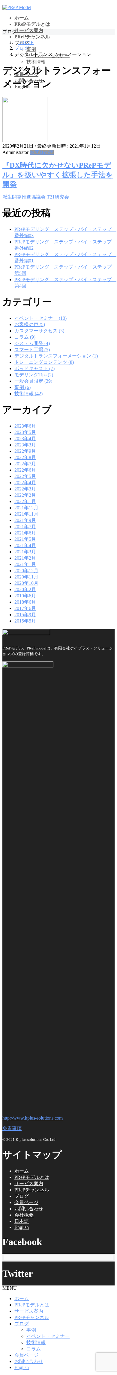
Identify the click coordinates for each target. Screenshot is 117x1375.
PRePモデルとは (31, 1177)
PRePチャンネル (31, 1189)
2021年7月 (25, 526)
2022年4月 (25, 482)
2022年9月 (25, 451)
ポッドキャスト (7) (34, 368)
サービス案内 (28, 1183)
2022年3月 (25, 488)
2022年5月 (25, 476)
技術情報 (36, 61)
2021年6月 (25, 532)
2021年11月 (26, 514)
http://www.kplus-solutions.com (32, 1117)
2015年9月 (25, 614)
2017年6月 (25, 608)
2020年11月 (26, 576)
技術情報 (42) (28, 393)
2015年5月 (25, 620)
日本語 (21, 1221)
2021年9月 (25, 520)
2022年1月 (25, 501)
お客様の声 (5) (29, 324)
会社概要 (24, 1214)
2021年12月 (26, 507)
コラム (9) (24, 337)
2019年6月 (25, 595)
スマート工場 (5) (32, 349)
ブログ (21, 1196)
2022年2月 (25, 495)
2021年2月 (25, 558)
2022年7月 (25, 463)
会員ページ (26, 1202)
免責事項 (12, 1128)
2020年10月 (26, 583)
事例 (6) (22, 387)
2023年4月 (25, 438)
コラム (33, 1348)
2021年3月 (25, 551)
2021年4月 (25, 545)
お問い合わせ (28, 1208)
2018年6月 (25, 602)
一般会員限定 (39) (33, 381)
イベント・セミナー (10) (40, 318)
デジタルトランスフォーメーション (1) (56, 355)
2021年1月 (25, 564)
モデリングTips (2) (33, 374)
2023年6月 (25, 425)
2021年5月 (25, 539)
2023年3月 (25, 444)
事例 (31, 49)
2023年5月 (25, 432)
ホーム (21, 1170)
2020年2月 (25, 589)
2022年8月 (25, 457)
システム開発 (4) (32, 343)
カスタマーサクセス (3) (39, 330)
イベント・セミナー (48, 1336)
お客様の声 (42, 152)
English (21, 1227)
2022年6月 (25, 470)
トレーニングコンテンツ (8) (44, 362)
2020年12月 (26, 570)
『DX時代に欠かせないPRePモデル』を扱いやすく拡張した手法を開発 (57, 174)
